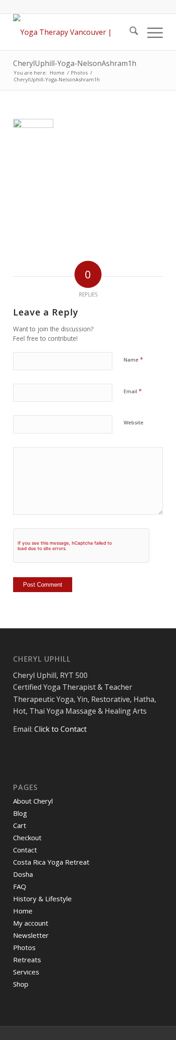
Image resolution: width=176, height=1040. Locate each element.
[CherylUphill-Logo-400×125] (73, 32)
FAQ (19, 886)
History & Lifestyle (42, 898)
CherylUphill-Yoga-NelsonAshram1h (74, 63)
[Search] (129, 32)
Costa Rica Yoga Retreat (51, 861)
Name (133, 359)
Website (134, 422)
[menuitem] (129, 32)
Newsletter (31, 935)
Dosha (23, 874)
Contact (25, 849)
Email (133, 391)
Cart (19, 825)
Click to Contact (60, 729)
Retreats (27, 959)
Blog (20, 813)
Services (26, 971)
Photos (24, 947)
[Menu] (150, 32)
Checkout (27, 837)
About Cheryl (33, 800)
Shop (20, 983)
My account (30, 922)
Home (22, 910)
